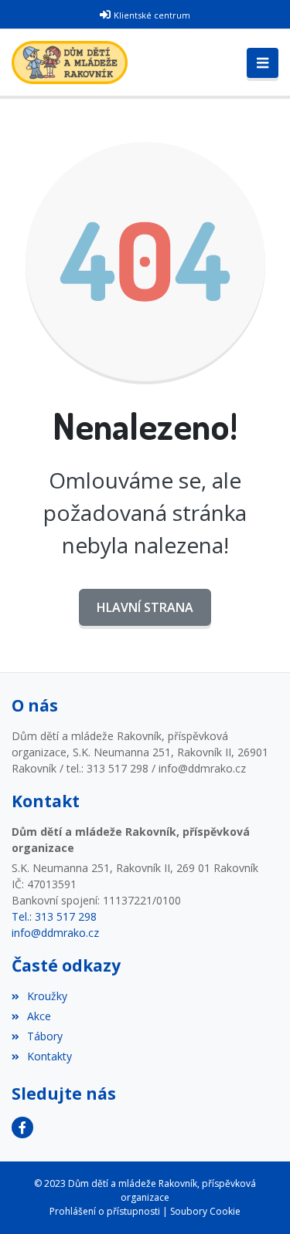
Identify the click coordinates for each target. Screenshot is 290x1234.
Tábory (45, 1036)
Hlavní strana (145, 607)
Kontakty (49, 1056)
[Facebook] (22, 1127)
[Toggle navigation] (262, 63)
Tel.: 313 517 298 (54, 916)
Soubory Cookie (205, 1211)
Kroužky (47, 996)
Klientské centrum (152, 15)
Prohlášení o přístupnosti (104, 1211)
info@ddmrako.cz (55, 932)
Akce (39, 1016)
